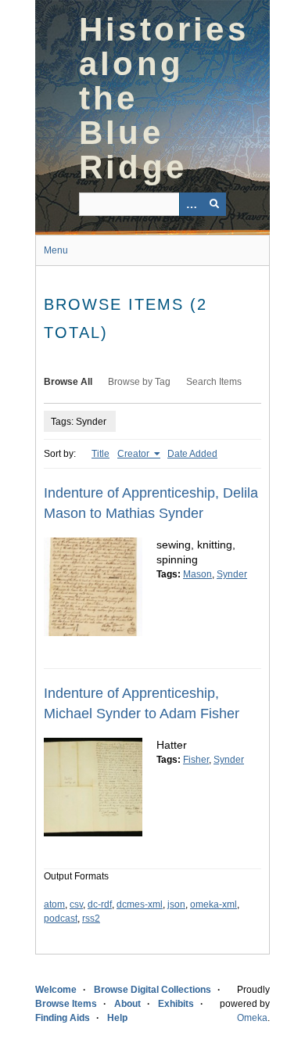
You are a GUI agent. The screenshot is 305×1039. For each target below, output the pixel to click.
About (127, 1003)
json (176, 904)
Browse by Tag (139, 381)
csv (76, 904)
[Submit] (214, 204)
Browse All (68, 381)
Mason (197, 574)
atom (54, 904)
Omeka (252, 1017)
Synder (232, 574)
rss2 (91, 918)
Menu (56, 250)
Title (100, 453)
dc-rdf (100, 904)
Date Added (192, 453)
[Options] (191, 204)
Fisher (196, 759)
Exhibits (176, 1003)
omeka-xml (213, 904)
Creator (134, 453)
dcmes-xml (140, 904)
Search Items (214, 381)
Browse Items (66, 1003)
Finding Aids (62, 1017)
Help (117, 1017)
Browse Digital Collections (152, 989)
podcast (60, 918)
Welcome (56, 989)
